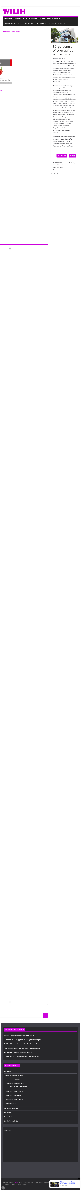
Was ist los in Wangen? (13, 1095)
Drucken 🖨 (62, 155)
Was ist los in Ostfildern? (14, 1099)
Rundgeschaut (11, 1103)
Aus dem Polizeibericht (13, 24)
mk (64, 58)
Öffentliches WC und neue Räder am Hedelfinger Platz (22, 1056)
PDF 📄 (72, 155)
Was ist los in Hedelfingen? (15, 1083)
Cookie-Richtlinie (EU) (57, 24)
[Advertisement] (40, 1145)
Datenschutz (41, 24)
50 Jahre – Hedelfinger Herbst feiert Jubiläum (19, 1035)
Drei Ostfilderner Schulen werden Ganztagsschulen (21, 1044)
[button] (61, 19)
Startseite (8, 19)
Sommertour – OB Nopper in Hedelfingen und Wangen (22, 1040)
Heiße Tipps (72, 163)
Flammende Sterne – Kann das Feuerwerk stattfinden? (22, 1048)
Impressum (29, 24)
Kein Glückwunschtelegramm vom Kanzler (18, 1052)
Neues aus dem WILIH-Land (50, 19)
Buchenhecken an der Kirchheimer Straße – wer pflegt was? (58, 166)
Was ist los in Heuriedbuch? (15, 1091)
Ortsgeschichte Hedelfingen (17, 1086)
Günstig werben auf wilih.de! (26, 19)
